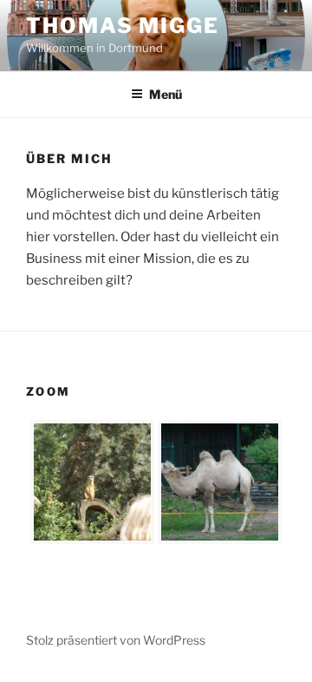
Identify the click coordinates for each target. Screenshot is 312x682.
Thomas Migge (122, 25)
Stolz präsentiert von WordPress (115, 640)
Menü (165, 94)
